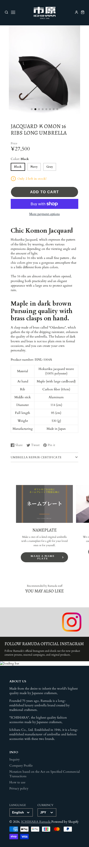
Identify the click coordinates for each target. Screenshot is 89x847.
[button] (32, 109)
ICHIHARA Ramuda (36, 822)
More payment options (44, 214)
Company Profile (21, 766)
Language (17, 805)
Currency (45, 805)
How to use (17, 782)
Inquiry (14, 760)
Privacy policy (18, 789)
